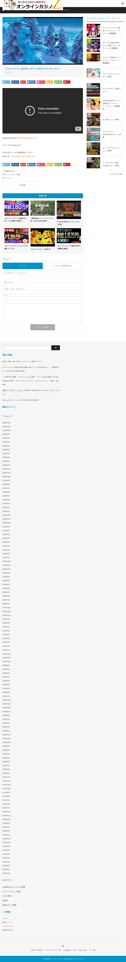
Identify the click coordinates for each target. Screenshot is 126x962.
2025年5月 (6, 450)
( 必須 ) (8, 282)
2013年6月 (6, 866)
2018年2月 (6, 773)
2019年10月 (6, 708)
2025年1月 (6, 465)
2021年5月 (6, 634)
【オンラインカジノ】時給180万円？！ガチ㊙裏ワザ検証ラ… (15, 219)
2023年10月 (6, 523)
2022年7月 (6, 581)
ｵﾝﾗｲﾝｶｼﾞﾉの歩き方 (37, 950)
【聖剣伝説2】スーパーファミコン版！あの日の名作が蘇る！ (42, 219)
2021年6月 (6, 631)
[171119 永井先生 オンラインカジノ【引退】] (69, 210)
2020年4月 (6, 685)
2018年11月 (6, 738)
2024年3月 (6, 503)
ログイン (5, 918)
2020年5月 (6, 681)
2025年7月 (6, 442)
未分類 (5, 900)
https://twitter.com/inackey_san (23, 156)
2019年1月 (6, 731)
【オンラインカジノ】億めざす (41, 249)
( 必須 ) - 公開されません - (15, 289)
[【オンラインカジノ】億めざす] (43, 237)
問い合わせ (83, 950)
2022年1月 (6, 604)
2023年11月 (6, 519)
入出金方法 (67, 950)
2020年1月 (6, 696)
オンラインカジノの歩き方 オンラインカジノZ (67, 959)
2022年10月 (6, 569)
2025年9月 (6, 434)
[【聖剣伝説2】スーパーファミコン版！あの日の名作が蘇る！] (43, 208)
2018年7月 (6, 754)
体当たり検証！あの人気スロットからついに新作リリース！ (22, 361)
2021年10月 (6, 615)
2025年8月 (6, 438)
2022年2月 (6, 600)
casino (12, 171)
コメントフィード (8, 926)
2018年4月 (6, 765)
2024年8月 (6, 484)
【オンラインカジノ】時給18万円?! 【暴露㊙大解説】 (68, 247)
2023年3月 (6, 550)
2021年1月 (6, 650)
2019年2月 (6, 727)
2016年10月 (6, 819)
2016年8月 (6, 823)
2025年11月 (6, 427)
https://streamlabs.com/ (27, 138)
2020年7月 (6, 673)
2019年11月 (6, 704)
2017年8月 (6, 796)
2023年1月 (6, 557)
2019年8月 (6, 715)
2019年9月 (6, 712)
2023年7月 (6, 534)
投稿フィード (6, 922)
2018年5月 (6, 762)
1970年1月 (6, 873)
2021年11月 (6, 611)
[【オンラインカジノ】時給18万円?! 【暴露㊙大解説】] (69, 235)
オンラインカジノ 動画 (12, 19)
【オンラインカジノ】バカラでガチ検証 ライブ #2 (16, 247)
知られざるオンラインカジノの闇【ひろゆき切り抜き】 (20, 400)
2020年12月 (6, 654)
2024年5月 (6, 496)
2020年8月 (6, 669)
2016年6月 (6, 827)
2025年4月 (6, 453)
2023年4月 (6, 546)
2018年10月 (6, 742)
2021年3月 (6, 642)
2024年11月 (6, 473)
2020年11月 (6, 658)
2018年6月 (6, 758)
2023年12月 (6, 515)
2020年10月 (6, 661)
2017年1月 (6, 812)
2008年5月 (6, 869)
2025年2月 (6, 461)
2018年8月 (6, 750)
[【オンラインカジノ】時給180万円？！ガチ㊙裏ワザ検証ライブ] (16, 208)
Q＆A (75, 950)
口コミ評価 (6, 896)
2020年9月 (6, 665)
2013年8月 (6, 862)
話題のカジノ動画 (9, 905)
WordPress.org (7, 930)
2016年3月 (6, 831)
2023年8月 (6, 531)
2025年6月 (6, 446)
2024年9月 (6, 480)
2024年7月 (6, 488)
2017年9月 (6, 792)
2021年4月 (6, 638)
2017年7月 (6, 800)
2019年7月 (6, 719)
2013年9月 (6, 858)
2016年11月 (6, 816)
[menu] (122, 3)
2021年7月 (6, 627)
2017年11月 (6, 785)
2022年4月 (6, 592)
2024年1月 (6, 511)
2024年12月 (6, 469)
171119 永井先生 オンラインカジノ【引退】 (68, 223)
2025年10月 (6, 430)
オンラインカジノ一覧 (53, 950)
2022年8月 (6, 577)
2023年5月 (6, 542)
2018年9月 (6, 746)
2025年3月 (6, 457)
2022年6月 (6, 584)
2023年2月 (6, 554)
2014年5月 (6, 850)
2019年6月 (6, 723)
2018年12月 (6, 735)
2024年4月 (6, 500)
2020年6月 (6, 677)
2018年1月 (6, 777)
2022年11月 (6, 565)
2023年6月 (6, 538)
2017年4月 (6, 808)
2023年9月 (6, 527)
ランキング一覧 (115, 174)
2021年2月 (6, 646)
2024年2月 (6, 507)
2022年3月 (6, 596)
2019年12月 (6, 700)
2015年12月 (6, 839)
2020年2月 (6, 692)
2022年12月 (6, 561)
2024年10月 (6, 477)
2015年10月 (6, 842)
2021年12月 (6, 608)
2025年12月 (6, 423)
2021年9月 (6, 619)
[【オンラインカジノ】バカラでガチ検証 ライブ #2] (16, 235)
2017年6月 (6, 804)
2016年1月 (6, 835)
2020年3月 (6, 688)
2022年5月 (6, 588)
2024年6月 (6, 492)
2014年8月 (6, 846)
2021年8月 (6, 623)
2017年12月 (6, 781)
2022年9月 (6, 573)
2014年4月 (6, 854)
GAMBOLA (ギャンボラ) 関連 (13, 887)
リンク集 (92, 950)
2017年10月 (6, 788)
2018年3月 (6, 769)
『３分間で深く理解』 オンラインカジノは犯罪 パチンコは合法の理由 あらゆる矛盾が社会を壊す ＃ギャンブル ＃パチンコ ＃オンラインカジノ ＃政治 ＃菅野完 (30, 380)
